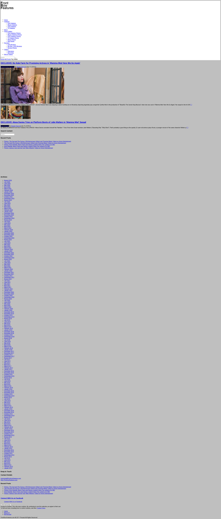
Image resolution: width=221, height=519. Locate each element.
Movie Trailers (8, 54)
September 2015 (9, 396)
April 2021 (7, 285)
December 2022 (9, 253)
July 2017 (7, 359)
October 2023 (8, 236)
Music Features (12, 25)
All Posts (8, 59)
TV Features (11, 28)
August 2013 (8, 437)
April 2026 (7, 187)
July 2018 (7, 340)
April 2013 (7, 443)
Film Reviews (12, 44)
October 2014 (8, 414)
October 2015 (8, 394)
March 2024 (7, 228)
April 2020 (7, 305)
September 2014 (9, 415)
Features (6, 21)
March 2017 (7, 366)
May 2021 (7, 284)
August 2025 (8, 200)
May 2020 (7, 304)
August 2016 (8, 378)
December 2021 (9, 272)
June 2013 (7, 440)
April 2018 (7, 345)
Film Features (12, 23)
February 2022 (8, 269)
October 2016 (8, 374)
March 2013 (7, 445)
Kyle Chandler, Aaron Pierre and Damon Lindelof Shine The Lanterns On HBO (27, 146)
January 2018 (8, 350)
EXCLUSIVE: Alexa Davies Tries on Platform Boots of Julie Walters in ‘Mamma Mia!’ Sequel (43, 122)
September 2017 (9, 356)
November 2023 (9, 234)
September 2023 (9, 238)
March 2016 (7, 386)
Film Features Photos (14, 33)
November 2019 (9, 313)
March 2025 (7, 208)
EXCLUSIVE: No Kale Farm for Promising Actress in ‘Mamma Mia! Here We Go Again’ (40, 63)
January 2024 (8, 231)
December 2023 (9, 233)
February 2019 (8, 328)
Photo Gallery (8, 31)
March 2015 (7, 405)
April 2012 (7, 463)
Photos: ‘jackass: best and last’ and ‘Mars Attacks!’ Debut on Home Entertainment (28, 148)
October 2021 (8, 276)
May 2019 (7, 323)
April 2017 (7, 364)
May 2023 (7, 244)
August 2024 (8, 220)
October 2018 (8, 335)
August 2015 (8, 397)
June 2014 (7, 420)
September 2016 (9, 376)
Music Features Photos (15, 35)
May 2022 (7, 264)
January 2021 (8, 290)
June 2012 (7, 460)
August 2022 (8, 259)
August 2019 (8, 318)
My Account (7, 514)
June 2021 (7, 282)
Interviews (11, 51)
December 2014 (9, 410)
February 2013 (8, 447)
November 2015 (9, 392)
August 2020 (8, 299)
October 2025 (8, 197)
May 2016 (7, 382)
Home (6, 20)
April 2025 (7, 206)
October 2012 (8, 453)
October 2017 (8, 354)
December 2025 (9, 193)
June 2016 (7, 381)
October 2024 (8, 216)
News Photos (12, 40)
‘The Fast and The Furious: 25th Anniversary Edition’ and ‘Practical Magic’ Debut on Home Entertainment (35, 143)
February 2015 (8, 407)
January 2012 (8, 468)
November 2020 (9, 294)
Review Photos (12, 48)
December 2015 (9, 391)
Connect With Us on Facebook (12, 498)
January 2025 (8, 211)
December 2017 (9, 351)
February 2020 (8, 308)
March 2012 (7, 465)
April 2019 (7, 325)
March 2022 (7, 267)
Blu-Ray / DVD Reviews (15, 46)
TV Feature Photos (13, 38)
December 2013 (9, 430)
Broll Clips (11, 53)
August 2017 (8, 358)
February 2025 (8, 210)
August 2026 (8, 180)
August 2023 (8, 239)
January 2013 (8, 448)
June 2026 (7, 183)
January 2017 (8, 369)
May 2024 (7, 225)
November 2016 (9, 373)
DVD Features (12, 26)
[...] (191, 105)
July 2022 (7, 261)
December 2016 (9, 371)
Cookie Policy (41, 508)
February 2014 (8, 427)
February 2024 (8, 230)
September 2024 (9, 218)
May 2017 (7, 363)
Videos (6, 49)
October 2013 (8, 433)
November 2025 (9, 195)
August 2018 (8, 338)
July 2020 (7, 300)
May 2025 (7, 205)
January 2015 (8, 409)
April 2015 (7, 404)
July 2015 (7, 399)
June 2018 (7, 341)
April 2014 (7, 424)
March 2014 (7, 425)
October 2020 (8, 295)
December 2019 (9, 312)
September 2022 (9, 257)
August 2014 (8, 417)
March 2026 (7, 188)
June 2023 (7, 243)
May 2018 (7, 343)
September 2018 (9, 336)
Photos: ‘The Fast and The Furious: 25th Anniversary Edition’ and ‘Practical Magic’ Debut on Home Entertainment (37, 141)
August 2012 (8, 456)
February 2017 (8, 368)
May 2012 (7, 461)
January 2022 (8, 271)
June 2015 (7, 401)
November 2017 (9, 353)
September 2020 (9, 297)
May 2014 (7, 422)
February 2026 (8, 190)
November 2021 (9, 274)
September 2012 (9, 455)
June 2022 (7, 262)
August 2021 (8, 279)
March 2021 (7, 287)
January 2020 (8, 310)
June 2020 (7, 302)
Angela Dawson (21, 67)
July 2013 (7, 438)
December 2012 (9, 450)
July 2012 (7, 458)
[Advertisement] (32, 13)
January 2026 (8, 192)
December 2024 (9, 213)
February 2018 (8, 348)
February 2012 (8, 466)
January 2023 (8, 251)
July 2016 (7, 379)
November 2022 (9, 254)
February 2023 (8, 249)
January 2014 (8, 428)
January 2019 (8, 330)
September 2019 (9, 317)
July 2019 (7, 320)
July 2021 (7, 280)
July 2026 (7, 182)
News (6, 30)
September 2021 (9, 277)
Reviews (6, 43)
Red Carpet (11, 41)
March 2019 (7, 327)
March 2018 (7, 346)
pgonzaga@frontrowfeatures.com (11, 478)
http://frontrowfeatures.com (9, 480)
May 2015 (7, 402)
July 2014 (7, 419)
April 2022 (7, 266)
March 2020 (7, 307)
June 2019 (7, 322)
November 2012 (9, 452)
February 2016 (8, 387)
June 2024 (7, 223)
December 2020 (9, 292)
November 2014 (9, 412)
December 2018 (9, 331)
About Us (7, 513)
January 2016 (8, 389)
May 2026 (7, 185)
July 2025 (7, 202)
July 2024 (7, 221)
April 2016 (7, 384)
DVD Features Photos (14, 36)
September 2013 (9, 435)
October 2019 (8, 315)
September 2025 (9, 198)
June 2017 (7, 361)
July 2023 (7, 241)
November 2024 (9, 215)
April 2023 (7, 246)
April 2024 (7, 226)
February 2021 (8, 289)
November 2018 (9, 333)
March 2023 (7, 248)
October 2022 (8, 256)
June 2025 (7, 203)
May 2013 (7, 442)
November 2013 (9, 432)
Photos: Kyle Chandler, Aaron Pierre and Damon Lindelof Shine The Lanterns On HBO (29, 145)
